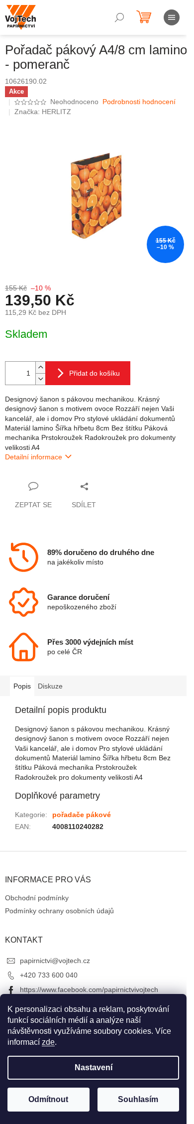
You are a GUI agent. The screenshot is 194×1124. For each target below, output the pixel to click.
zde (48, 1042)
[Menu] (172, 17)
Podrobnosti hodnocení (139, 102)
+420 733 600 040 (49, 975)
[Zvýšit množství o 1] (40, 367)
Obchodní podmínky (37, 898)
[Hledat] (119, 17)
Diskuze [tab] (50, 686)
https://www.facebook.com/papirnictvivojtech (89, 989)
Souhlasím (138, 1099)
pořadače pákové (81, 815)
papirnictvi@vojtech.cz (55, 961)
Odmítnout (48, 1099)
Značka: (42, 112)
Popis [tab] (22, 686)
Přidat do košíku (94, 373)
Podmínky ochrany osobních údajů (59, 911)
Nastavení (93, 1067)
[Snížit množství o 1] (40, 379)
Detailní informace (33, 457)
